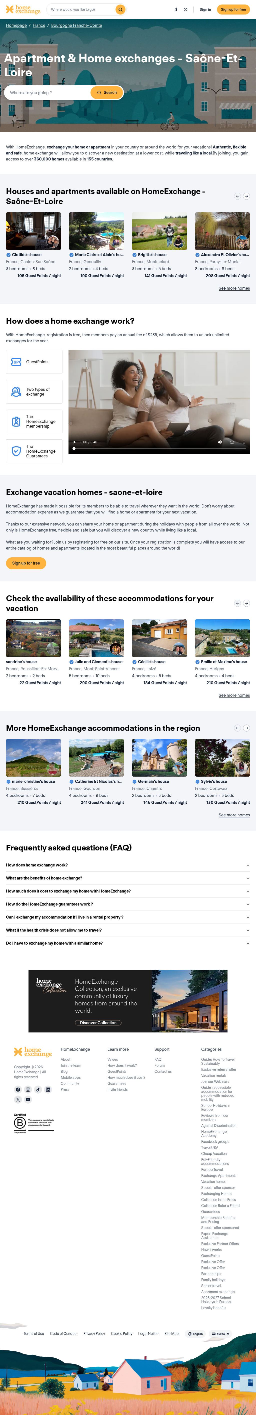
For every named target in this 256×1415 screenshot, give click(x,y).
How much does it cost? (126, 1078)
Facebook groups (215, 1142)
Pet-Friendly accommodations (215, 1162)
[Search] (121, 10)
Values (113, 1059)
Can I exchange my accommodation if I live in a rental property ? (65, 917)
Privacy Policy (94, 1334)
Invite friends (118, 1090)
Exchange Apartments (218, 1176)
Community (70, 1084)
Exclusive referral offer (218, 1070)
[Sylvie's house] (222, 773)
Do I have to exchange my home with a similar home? (54, 943)
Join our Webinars (215, 1082)
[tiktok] (38, 1090)
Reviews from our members (214, 1118)
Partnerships (211, 1274)
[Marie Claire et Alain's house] (96, 246)
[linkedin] (48, 1090)
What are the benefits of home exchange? (44, 878)
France (39, 25)
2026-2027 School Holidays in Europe (216, 1300)
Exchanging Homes (216, 1194)
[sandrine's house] (33, 653)
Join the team (71, 1066)
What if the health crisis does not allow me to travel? (54, 930)
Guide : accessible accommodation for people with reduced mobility (217, 1094)
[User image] (52, 241)
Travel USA (209, 1148)
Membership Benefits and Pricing (218, 1220)
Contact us (163, 1072)
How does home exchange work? (37, 865)
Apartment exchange (218, 1292)
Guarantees (117, 1084)
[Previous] (237, 196)
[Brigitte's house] (159, 246)
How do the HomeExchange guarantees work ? (49, 904)
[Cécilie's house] (159, 653)
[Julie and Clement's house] (96, 653)
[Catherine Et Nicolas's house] (96, 773)
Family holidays (213, 1280)
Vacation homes (213, 1182)
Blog (64, 1072)
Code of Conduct (64, 1334)
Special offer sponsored (220, 1228)
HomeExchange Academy (214, 1134)
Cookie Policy (121, 1334)
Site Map (171, 1334)
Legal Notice (148, 1334)
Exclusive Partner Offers (220, 1244)
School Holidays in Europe (215, 1108)
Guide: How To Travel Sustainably (217, 1061)
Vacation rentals (213, 1076)
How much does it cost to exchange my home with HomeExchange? (68, 891)
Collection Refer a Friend (220, 1206)
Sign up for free (233, 10)
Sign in (205, 10)
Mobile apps (71, 1078)
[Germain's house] (159, 773)
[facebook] (18, 1090)
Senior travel (211, 1286)
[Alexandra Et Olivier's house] (222, 246)
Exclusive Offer (213, 1262)
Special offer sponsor (218, 1188)
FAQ (158, 1059)
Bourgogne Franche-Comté (76, 25)
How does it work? (122, 1066)
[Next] (246, 196)
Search (110, 92)
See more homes (234, 288)
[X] (18, 1100)
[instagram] (28, 1090)
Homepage (16, 25)
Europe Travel (212, 1170)
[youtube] (28, 1100)
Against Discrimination (218, 1126)
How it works (211, 1250)
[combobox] (86, 10)
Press (65, 1090)
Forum (159, 1066)
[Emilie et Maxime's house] (222, 653)
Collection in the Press (218, 1200)
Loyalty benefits (213, 1308)
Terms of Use (34, 1334)
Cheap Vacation (214, 1154)
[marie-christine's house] (33, 773)
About (65, 1059)
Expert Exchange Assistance (214, 1236)
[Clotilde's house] (33, 246)
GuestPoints (117, 1072)
